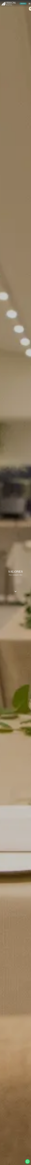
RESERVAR (23, 3)
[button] (29, 3)
